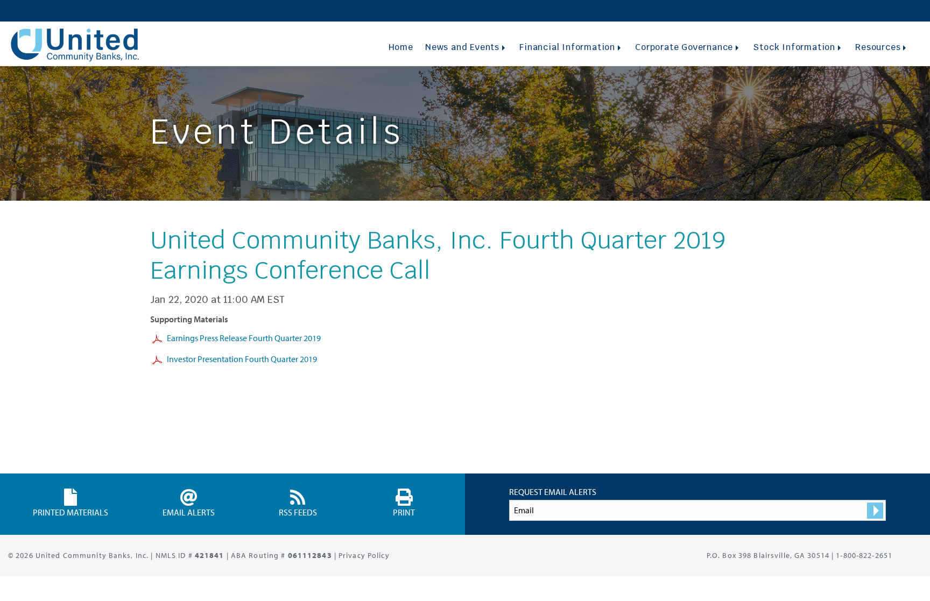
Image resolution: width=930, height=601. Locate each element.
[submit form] (875, 511)
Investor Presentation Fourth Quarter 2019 (242, 358)
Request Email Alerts (552, 491)
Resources (877, 47)
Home (401, 47)
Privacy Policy (364, 555)
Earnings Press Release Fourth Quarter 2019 (244, 338)
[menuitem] (400, 47)
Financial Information (567, 47)
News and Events (462, 47)
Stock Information (794, 47)
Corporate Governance (684, 47)
